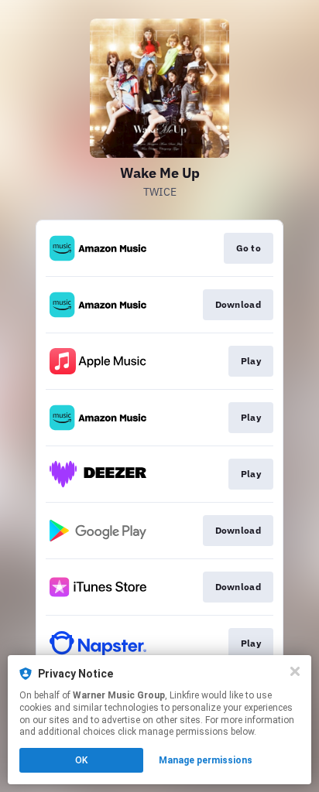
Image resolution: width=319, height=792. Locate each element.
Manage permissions (205, 760)
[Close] (295, 671)
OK (81, 760)
